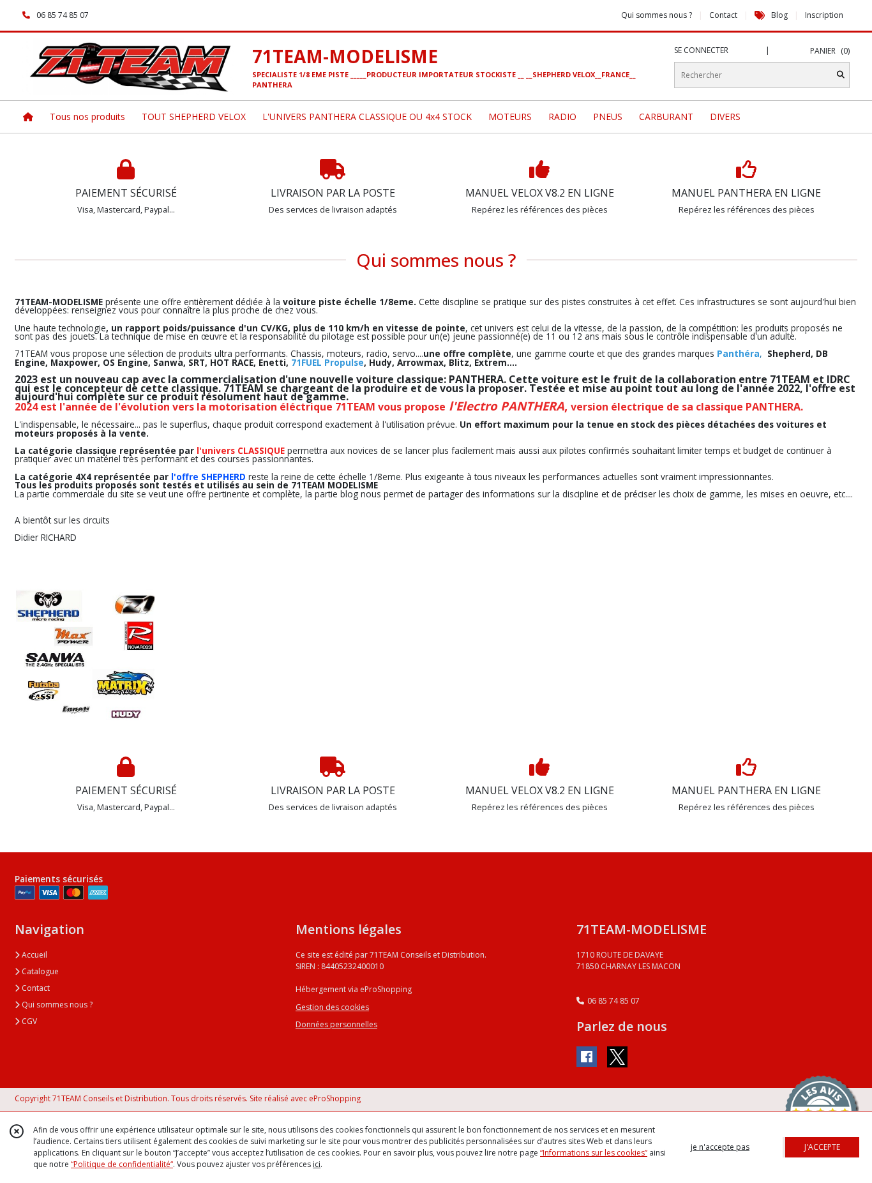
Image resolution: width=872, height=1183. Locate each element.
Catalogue (39, 971)
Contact (723, 15)
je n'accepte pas (720, 1147)
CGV (28, 1021)
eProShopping (335, 1098)
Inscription (824, 15)
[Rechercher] (840, 75)
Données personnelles (336, 1024)
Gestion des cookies (332, 1007)
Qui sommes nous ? (56, 1004)
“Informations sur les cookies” (593, 1152)
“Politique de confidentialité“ (122, 1164)
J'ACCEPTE (822, 1147)
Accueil (33, 954)
